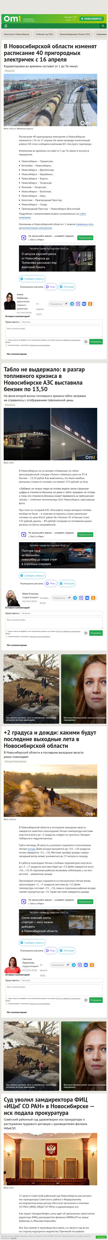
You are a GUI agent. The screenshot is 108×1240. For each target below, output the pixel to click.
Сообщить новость (34, 278)
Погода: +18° (71, 18)
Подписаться (85, 237)
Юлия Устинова (30, 593)
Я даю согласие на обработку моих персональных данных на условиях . (42, 341)
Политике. (14, 1238)
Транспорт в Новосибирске (16, 34)
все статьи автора (24, 312)
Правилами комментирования (39, 345)
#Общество (9, 71)
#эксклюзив (10, 405)
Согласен (101, 1237)
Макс (53, 286)
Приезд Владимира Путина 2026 (75, 34)
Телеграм (69, 286)
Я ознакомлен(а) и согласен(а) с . (29, 345)
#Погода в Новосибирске (15, 761)
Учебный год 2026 (44, 34)
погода (31, 849)
